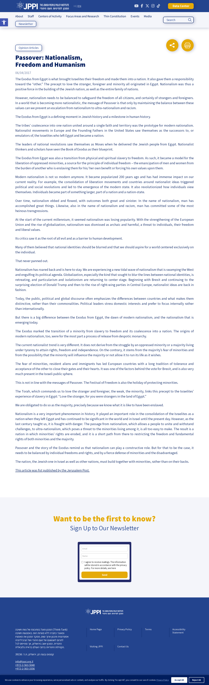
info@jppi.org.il (24, 661)
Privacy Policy (124, 629)
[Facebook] (142, 6)
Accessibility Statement (178, 631)
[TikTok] (158, 6)
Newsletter (26, 24)
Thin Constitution (115, 16)
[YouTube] (136, 6)
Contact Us (123, 646)
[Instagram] (153, 6)
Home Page (96, 629)
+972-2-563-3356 (25, 668)
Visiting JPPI (96, 646)
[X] (147, 6)
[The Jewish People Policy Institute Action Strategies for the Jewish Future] (43, 6)
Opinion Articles (29, 48)
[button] (4, 22)
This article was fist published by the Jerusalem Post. (52, 470)
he (75, 6)
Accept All (179, 680)
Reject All (196, 680)
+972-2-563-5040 (25, 665)
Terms (148, 629)
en (79, 6)
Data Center (181, 6)
